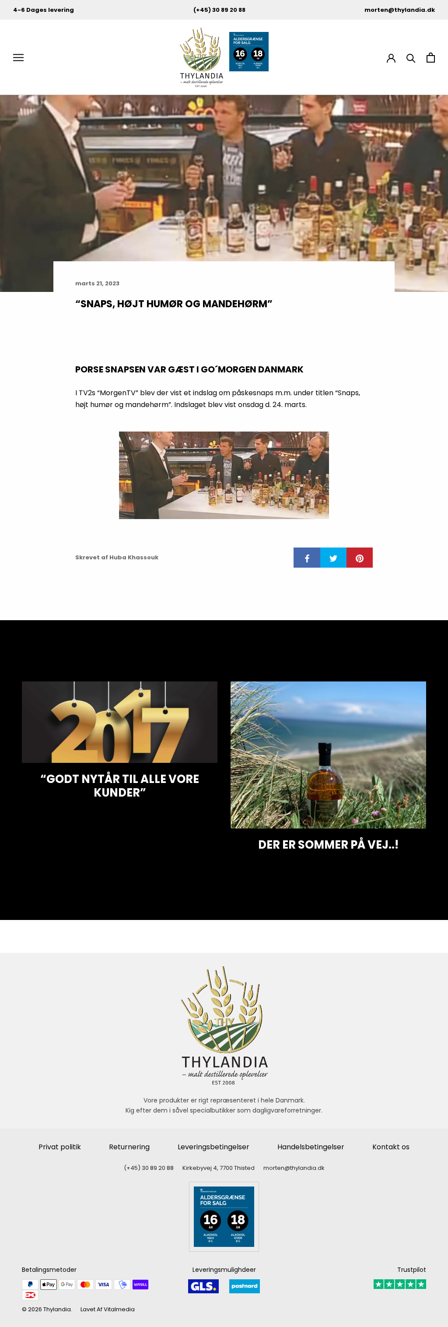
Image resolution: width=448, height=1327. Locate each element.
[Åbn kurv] (431, 58)
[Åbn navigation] (18, 57)
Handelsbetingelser (310, 1147)
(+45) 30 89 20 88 (219, 10)
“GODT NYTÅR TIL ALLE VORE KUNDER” (119, 785)
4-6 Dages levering (43, 10)
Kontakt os (391, 1147)
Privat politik (59, 1147)
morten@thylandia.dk (399, 10)
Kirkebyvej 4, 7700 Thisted (218, 1168)
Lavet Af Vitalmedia (107, 1309)
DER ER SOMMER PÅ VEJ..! (328, 845)
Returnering (129, 1147)
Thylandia (57, 1309)
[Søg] (411, 57)
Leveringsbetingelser (213, 1147)
